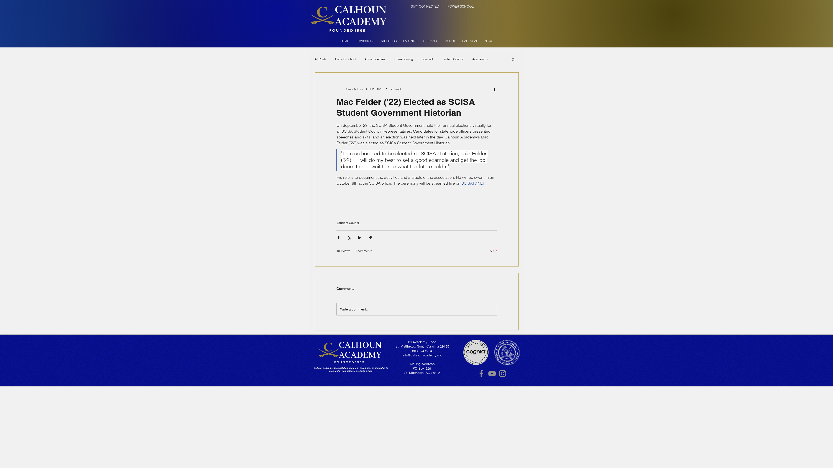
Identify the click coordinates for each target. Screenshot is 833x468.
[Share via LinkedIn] (360, 238)
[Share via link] (370, 238)
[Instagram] (502, 373)
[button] (365, 41)
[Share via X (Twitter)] (349, 238)
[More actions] (494, 89)
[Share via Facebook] (338, 238)
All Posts (320, 59)
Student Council (452, 59)
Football (427, 59)
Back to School (345, 59)
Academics (480, 59)
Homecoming (403, 59)
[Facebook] (481, 373)
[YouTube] (492, 373)
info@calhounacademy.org (422, 355)
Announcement (375, 59)
